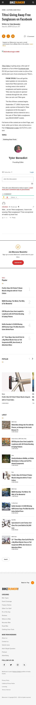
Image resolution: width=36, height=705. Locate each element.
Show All (6, 559)
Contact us (5, 641)
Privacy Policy (5, 680)
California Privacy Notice (8, 683)
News (3, 394)
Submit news (6, 645)
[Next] (32, 358)
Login (32, 172)
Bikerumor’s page (13, 128)
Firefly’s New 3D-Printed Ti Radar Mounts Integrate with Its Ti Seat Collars (12, 290)
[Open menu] (3, 2)
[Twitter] (10, 664)
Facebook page (23, 68)
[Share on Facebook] (3, 36)
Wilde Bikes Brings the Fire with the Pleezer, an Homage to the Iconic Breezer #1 (23, 427)
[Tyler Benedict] (18, 149)
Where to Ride (6, 619)
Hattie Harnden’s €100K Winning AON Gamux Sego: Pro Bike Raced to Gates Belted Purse (13, 326)
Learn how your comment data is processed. (17, 188)
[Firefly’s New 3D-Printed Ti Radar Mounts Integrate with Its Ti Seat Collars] (16, 382)
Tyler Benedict (15, 24)
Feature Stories (15, 438)
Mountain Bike (6, 622)
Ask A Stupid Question (8, 648)
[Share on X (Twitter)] (8, 36)
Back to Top (25, 582)
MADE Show (14, 421)
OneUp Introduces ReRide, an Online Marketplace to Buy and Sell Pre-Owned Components (23, 461)
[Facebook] (4, 664)
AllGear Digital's (17, 671)
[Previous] (29, 358)
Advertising (5, 655)
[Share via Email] (13, 36)
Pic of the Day (6, 612)
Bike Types (5, 598)
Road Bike (14, 520)
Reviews (4, 615)
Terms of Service (6, 689)
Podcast (4, 652)
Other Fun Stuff (6, 608)
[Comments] (25, 36)
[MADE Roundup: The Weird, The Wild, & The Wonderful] (6, 492)
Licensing (4, 686)
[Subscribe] (24, 664)
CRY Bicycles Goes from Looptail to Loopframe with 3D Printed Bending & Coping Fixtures (13, 314)
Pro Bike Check (15, 503)
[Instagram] (17, 664)
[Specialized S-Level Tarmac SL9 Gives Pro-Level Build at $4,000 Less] (6, 523)
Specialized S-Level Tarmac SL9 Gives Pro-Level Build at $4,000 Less (21, 525)
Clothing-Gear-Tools (9, 139)
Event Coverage (7, 601)
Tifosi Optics (6, 66)
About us (4, 638)
